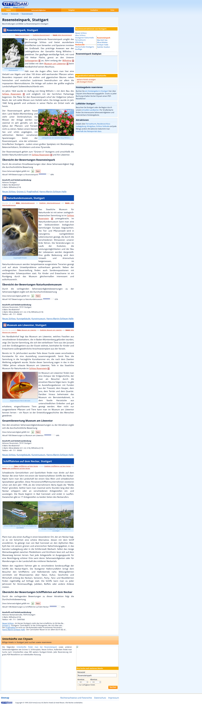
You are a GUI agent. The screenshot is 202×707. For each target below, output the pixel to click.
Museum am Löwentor (55, 63)
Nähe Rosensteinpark (62, 35)
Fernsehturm (91, 124)
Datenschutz (100, 697)
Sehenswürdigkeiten (38, 10)
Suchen (113, 687)
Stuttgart (5, 14)
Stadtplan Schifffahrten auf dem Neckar (57, 466)
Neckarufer (15, 14)
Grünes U (21, 191)
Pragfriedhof (32, 191)
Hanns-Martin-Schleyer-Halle (52, 191)
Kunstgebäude (23, 318)
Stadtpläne (94, 10)
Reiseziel (81, 672)
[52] (96, 62)
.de (7, 7)
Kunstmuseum (38, 318)
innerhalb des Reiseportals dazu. (89, 131)
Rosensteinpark (22, 35)
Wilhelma (66, 60)
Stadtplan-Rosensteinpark (41, 35)
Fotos (112, 10)
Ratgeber (71, 10)
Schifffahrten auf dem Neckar (26, 466)
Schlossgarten (31, 60)
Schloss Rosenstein (11, 94)
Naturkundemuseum (25, 203)
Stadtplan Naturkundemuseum (49, 203)
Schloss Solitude (102, 126)
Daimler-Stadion (103, 47)
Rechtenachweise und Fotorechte (76, 697)
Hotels (8, 10)
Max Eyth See (102, 40)
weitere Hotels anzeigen (86, 79)
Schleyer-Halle (102, 45)
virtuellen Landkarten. (90, 110)
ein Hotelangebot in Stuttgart (96, 91)
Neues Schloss (9, 191)
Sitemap (5, 697)
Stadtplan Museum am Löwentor (51, 330)
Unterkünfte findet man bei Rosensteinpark (37, 647)
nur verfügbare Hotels (87, 685)
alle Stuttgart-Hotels (85, 82)
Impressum (113, 697)
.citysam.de (18, 7)
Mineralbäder (102, 42)
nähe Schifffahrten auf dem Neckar (16, 468)
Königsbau (91, 126)
